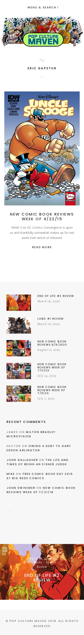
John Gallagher (22, 460)
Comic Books (33, 562)
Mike (10, 474)
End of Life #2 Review (42, 577)
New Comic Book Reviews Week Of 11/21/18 (41, 490)
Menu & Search (42, 7)
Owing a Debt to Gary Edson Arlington (38, 448)
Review (61, 149)
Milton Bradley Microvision (31, 434)
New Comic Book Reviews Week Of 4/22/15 (42, 216)
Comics (47, 149)
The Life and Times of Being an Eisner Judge (37, 462)
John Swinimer (20, 488)
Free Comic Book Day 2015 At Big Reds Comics (39, 476)
